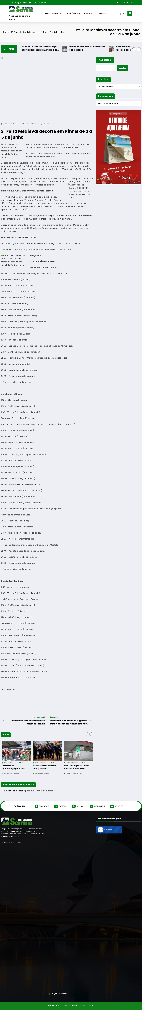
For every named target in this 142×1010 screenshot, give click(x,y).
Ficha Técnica (87, 1005)
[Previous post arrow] (4, 720)
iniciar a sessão (17, 790)
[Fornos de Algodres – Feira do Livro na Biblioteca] (78, 751)
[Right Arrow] (139, 49)
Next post (54, 717)
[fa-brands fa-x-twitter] (121, 2)
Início (6, 32)
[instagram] (128, 2)
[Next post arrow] (90, 720)
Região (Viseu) (72, 13)
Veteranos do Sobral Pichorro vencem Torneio (28, 722)
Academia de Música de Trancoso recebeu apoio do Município (122, 48)
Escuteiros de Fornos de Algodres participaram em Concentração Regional (68, 722)
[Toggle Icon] (129, 13)
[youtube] (131, 2)
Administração (70, 1005)
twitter (62, 806)
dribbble (81, 806)
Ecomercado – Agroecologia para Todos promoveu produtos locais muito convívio (14, 767)
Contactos (88, 13)
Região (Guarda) (52, 13)
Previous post (39, 717)
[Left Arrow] (134, 49)
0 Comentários (31, 124)
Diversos (101, 13)
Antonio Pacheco (10, 763)
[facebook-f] (117, 2)
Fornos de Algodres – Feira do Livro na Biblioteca (75, 48)
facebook (44, 806)
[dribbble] (124, 2)
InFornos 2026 (54, 1005)
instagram (99, 806)
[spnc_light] (124, 13)
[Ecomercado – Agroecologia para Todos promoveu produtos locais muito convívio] (16, 751)
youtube (119, 806)
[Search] (120, 13)
